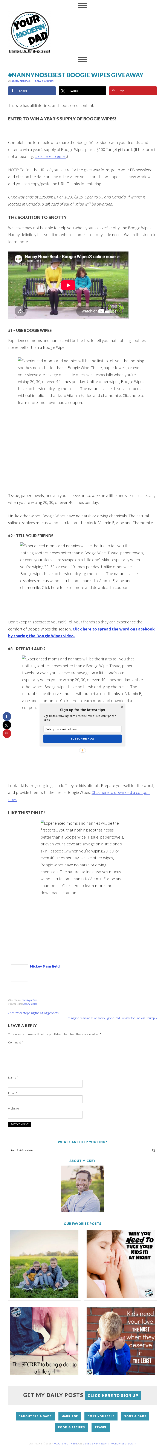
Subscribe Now (82, 738)
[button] (82, 709)
